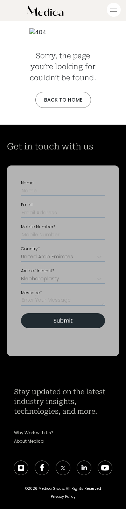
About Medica (29, 441)
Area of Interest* (37, 271)
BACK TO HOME (63, 99)
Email (27, 205)
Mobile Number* (38, 227)
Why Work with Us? (34, 433)
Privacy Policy (63, 496)
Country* (30, 249)
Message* (31, 293)
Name (27, 183)
